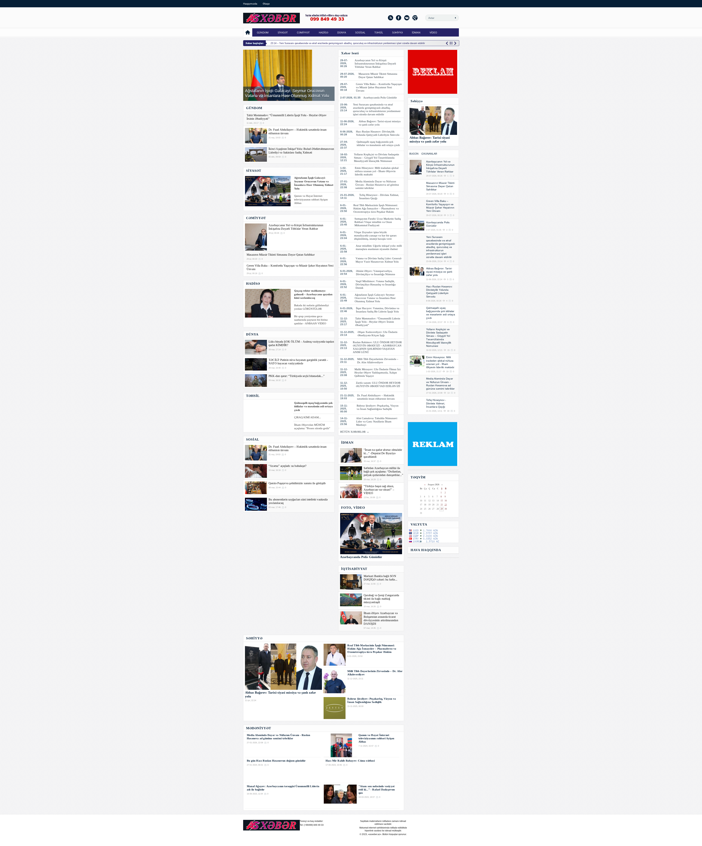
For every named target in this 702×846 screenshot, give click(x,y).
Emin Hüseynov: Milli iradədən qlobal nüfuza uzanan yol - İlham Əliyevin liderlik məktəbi (377, 171)
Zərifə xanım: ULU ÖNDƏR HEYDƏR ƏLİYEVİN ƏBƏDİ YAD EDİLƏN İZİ (378, 384)
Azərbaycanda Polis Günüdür (380, 97)
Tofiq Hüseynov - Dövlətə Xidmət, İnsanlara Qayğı (379, 197)
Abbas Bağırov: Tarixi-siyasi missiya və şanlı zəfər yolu (380, 123)
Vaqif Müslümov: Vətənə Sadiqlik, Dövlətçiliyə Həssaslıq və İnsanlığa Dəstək (376, 284)
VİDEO (433, 32)
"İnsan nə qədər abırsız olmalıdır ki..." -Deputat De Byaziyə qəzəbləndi (383, 453)
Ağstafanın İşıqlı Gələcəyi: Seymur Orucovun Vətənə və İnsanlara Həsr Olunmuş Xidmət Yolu (287, 93)
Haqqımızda (250, 3)
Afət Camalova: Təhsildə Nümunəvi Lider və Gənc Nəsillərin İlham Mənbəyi (376, 421)
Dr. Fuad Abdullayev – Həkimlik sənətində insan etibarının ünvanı (376, 397)
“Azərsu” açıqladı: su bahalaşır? (287, 465)
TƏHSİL (378, 32)
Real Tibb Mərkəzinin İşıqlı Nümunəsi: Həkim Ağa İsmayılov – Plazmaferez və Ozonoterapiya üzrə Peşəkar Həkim (376, 208)
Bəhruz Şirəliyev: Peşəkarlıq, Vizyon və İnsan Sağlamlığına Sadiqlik (378, 407)
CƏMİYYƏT (303, 32)
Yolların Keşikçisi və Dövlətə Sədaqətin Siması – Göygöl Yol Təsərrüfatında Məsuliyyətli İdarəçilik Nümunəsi (376, 157)
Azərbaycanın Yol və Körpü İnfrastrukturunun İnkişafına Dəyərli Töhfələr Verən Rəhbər (375, 63)
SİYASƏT (283, 32)
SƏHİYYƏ (397, 32)
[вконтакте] (407, 17)
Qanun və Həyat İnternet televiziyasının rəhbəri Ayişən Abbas (376, 738)
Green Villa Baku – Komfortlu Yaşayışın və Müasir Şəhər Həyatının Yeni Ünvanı (379, 87)
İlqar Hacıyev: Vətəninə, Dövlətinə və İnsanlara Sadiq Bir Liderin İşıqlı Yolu (378, 310)
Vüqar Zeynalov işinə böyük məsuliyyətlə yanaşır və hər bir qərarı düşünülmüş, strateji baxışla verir (375, 235)
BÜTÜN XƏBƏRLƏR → (354, 431)
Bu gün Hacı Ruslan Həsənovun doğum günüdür (276, 760)
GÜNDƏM (263, 32)
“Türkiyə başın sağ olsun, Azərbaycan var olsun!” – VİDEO (379, 490)
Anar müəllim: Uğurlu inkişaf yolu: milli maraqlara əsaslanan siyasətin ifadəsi (379, 247)
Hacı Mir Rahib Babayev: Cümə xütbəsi (350, 760)
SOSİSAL (360, 32)
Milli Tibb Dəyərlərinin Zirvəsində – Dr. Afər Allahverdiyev (377, 361)
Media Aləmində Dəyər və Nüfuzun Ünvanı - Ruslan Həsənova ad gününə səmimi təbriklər (377, 184)
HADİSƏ (323, 32)
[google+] (415, 17)
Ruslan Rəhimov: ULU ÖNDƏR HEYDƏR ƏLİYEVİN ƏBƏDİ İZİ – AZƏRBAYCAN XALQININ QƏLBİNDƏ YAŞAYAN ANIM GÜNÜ (377, 347)
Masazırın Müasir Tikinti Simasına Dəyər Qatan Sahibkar (281, 254)
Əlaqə (266, 3)
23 (446, 504)
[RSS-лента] (390, 17)
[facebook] (398, 17)
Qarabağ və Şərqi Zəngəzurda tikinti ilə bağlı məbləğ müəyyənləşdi (381, 599)
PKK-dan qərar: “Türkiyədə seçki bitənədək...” (296, 376)
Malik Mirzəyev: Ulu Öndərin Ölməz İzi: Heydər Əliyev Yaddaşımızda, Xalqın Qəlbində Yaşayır (377, 372)
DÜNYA (341, 32)
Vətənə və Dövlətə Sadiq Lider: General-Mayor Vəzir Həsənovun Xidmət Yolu (379, 260)
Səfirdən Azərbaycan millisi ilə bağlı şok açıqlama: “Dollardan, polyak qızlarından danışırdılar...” (383, 471)
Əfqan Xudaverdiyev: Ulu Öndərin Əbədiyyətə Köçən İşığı (377, 334)
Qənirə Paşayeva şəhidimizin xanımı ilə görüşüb (297, 483)
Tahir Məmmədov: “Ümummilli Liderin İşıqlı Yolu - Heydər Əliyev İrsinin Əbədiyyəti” (377, 322)
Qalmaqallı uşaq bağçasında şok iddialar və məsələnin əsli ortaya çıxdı (379, 143)
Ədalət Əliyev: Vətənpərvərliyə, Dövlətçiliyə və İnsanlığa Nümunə (376, 273)
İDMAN (416, 32)
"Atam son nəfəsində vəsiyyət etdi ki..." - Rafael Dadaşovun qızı (376, 789)
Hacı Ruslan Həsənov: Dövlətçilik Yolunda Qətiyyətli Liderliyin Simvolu (378, 133)
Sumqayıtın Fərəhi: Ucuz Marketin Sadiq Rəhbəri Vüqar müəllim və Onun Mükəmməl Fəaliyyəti (377, 222)
